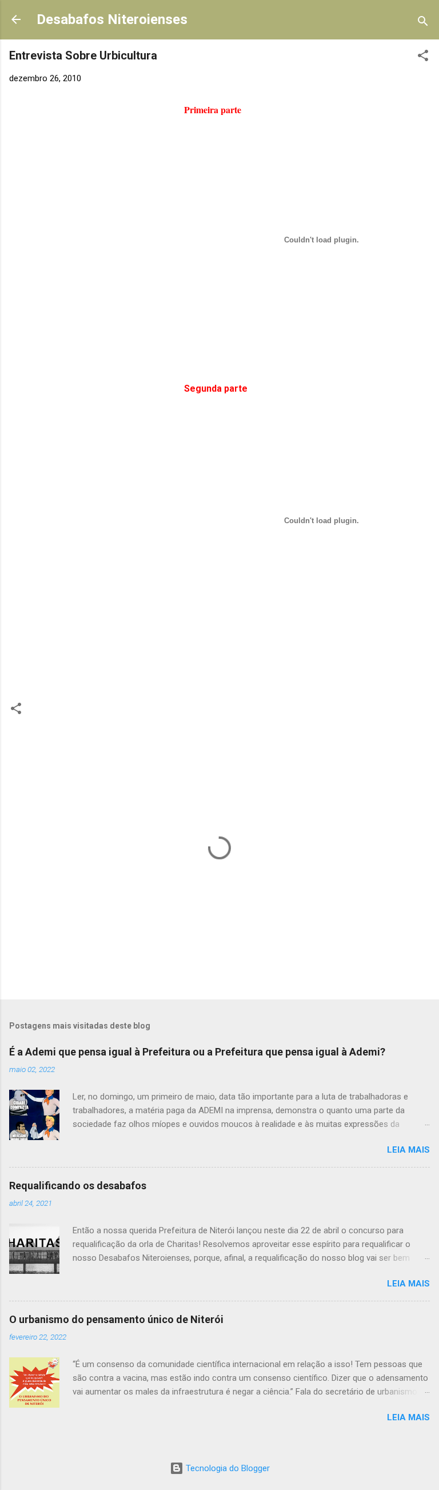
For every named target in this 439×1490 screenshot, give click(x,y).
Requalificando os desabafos (77, 1186)
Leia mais (408, 1150)
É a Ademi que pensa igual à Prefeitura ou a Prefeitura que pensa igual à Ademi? (197, 1052)
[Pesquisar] (423, 23)
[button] (423, 57)
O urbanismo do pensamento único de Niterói (116, 1319)
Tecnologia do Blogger (226, 1468)
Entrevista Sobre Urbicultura (83, 55)
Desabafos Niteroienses (112, 19)
